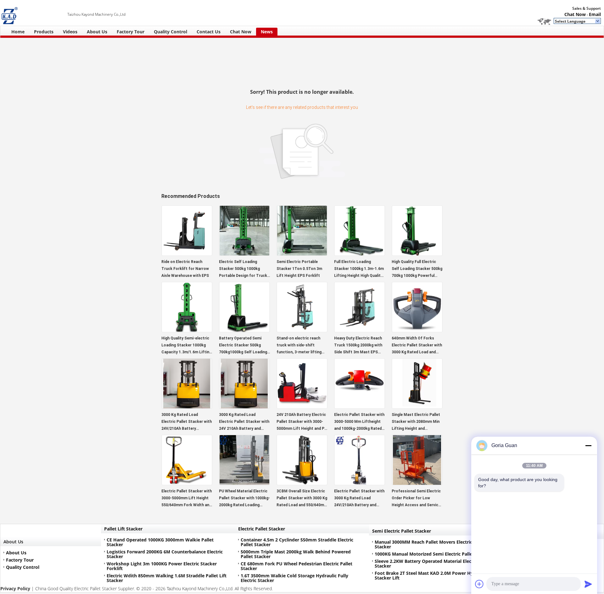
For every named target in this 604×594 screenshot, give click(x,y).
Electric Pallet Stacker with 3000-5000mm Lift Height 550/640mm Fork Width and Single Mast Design (186, 498)
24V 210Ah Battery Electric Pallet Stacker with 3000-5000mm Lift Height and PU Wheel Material (302, 422)
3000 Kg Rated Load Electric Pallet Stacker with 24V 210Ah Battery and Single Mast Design (244, 422)
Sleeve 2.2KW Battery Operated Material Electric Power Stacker (434, 563)
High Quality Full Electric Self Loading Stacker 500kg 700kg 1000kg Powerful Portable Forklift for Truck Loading (417, 269)
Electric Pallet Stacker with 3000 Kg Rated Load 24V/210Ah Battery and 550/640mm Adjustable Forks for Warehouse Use (359, 498)
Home (18, 31)
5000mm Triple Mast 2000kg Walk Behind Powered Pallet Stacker (296, 554)
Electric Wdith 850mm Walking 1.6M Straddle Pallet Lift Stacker (166, 578)
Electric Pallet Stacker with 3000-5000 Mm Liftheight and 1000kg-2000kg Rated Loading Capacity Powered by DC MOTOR (359, 422)
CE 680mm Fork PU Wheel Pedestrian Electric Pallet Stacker (296, 566)
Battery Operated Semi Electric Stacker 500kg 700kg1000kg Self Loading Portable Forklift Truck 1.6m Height (243, 346)
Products (43, 31)
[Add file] (479, 584)
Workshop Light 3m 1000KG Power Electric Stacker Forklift (162, 566)
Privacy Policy (15, 588)
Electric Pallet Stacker (261, 529)
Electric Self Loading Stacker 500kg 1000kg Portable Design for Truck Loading (243, 269)
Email (595, 14)
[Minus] (588, 445)
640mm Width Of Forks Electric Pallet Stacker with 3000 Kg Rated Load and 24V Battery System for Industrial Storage (417, 346)
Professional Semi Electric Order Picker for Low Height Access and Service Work (416, 498)
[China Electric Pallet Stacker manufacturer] (33, 12)
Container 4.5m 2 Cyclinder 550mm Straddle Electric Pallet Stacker (297, 542)
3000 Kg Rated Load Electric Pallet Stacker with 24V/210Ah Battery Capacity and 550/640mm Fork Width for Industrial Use (186, 422)
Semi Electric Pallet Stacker (401, 531)
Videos (70, 31)
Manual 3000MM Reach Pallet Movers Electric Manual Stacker (432, 544)
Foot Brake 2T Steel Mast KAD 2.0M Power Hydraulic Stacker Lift (431, 575)
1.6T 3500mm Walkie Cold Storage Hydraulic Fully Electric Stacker (294, 578)
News (267, 31)
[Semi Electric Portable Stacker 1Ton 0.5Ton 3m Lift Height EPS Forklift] (302, 254)
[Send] (588, 584)
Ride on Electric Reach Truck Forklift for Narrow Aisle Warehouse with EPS (185, 269)
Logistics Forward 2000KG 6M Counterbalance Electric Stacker (165, 554)
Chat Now (575, 14)
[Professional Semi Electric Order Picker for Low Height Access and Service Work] (417, 483)
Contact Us (209, 31)
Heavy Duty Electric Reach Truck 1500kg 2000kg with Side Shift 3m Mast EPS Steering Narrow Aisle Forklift (358, 346)
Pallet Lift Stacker (123, 529)
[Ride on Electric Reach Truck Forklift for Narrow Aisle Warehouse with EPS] (187, 254)
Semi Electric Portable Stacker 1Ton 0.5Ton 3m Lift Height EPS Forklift (299, 269)
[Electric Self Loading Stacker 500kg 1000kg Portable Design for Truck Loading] (244, 254)
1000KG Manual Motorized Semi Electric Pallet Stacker (433, 554)
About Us (97, 31)
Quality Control (170, 31)
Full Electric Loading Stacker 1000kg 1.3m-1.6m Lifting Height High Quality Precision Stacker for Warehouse (359, 269)
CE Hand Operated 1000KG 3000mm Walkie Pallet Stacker (160, 542)
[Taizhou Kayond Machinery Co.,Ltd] (598, 21)
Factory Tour (130, 31)
